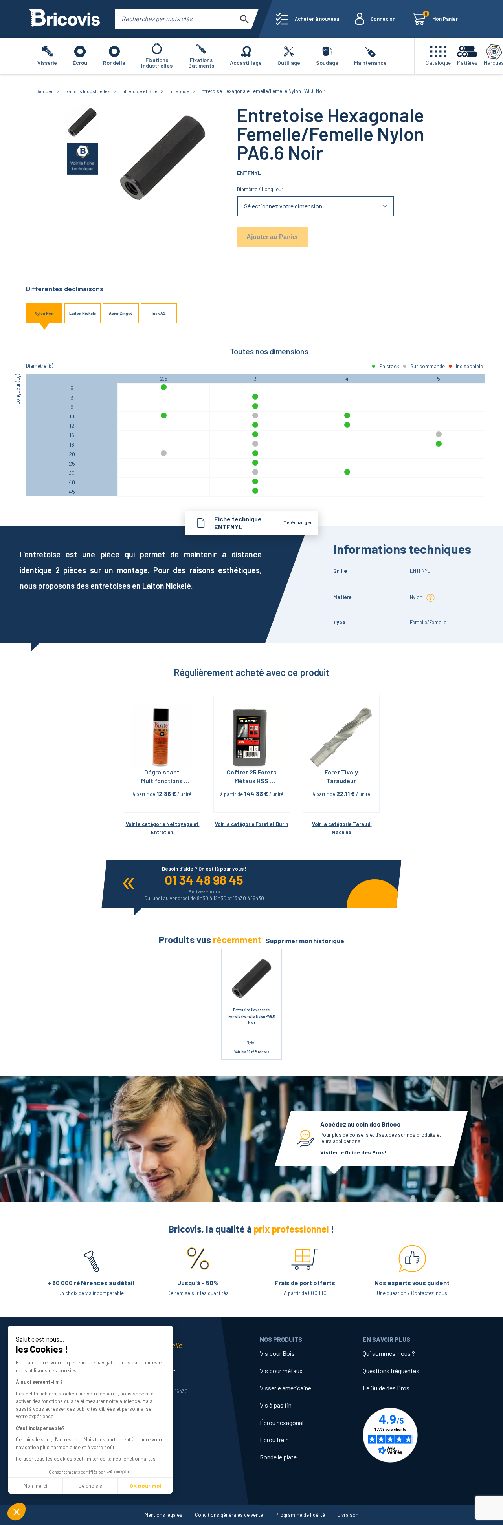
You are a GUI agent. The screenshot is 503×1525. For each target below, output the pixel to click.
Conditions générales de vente (229, 1515)
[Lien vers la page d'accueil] (64, 18)
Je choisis (90, 1485)
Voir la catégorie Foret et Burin (251, 824)
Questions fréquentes (391, 1370)
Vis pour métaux (281, 1370)
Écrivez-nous (204, 891)
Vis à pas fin (276, 1405)
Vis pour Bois (277, 1353)
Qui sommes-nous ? (389, 1353)
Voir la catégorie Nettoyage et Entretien (162, 828)
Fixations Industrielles (86, 91)
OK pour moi (146, 1485)
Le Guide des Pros (386, 1388)
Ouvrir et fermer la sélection (315, 206)
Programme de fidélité (300, 1515)
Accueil (45, 91)
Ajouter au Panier (272, 237)
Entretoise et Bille (138, 91)
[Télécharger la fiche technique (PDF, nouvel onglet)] (82, 158)
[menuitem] (307, 19)
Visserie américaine (285, 1388)
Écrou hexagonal (281, 1422)
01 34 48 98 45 (204, 880)
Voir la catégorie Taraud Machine (342, 828)
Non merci (35, 1485)
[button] (16, 1511)
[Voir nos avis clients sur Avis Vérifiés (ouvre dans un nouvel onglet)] (414, 1435)
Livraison (348, 1515)
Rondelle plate (278, 1457)
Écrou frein (274, 1439)
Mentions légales (163, 1515)
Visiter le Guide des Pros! (353, 1152)
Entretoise (178, 91)
